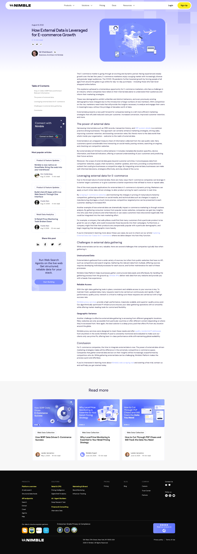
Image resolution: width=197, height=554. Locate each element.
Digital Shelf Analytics (58, 494)
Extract (24, 506)
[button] (69, 5)
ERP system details (143, 128)
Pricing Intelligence (58, 490)
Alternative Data (56, 511)
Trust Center (146, 491)
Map (23, 517)
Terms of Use (170, 540)
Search (24, 502)
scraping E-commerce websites (92, 195)
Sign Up (184, 5)
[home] (20, 5)
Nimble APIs (114, 275)
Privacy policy (158, 540)
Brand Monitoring (78, 490)
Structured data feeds (29, 494)
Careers (144, 486)
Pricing (102, 5)
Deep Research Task (58, 502)
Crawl (24, 509)
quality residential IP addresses (148, 331)
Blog (125, 486)
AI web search (27, 490)
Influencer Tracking (79, 494)
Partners (145, 495)
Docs (114, 5)
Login (170, 5)
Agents (24, 513)
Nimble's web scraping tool (123, 363)
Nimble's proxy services (86, 302)
